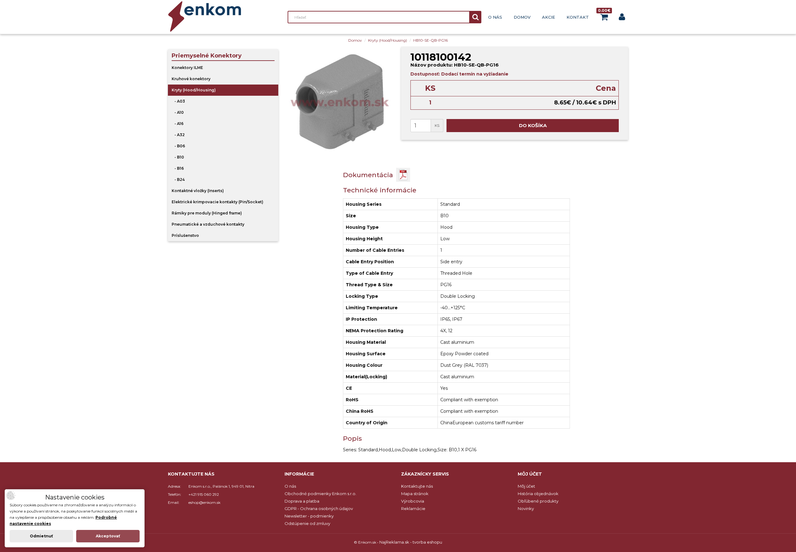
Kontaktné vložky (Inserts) (198, 190)
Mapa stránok (414, 493)
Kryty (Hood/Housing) (387, 40)
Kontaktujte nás (417, 486)
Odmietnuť (41, 536)
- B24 (178, 179)
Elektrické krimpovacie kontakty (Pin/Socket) (217, 202)
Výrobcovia (412, 501)
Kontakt (578, 17)
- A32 (178, 134)
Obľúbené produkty (538, 501)
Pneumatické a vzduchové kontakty (208, 224)
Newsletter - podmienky (309, 515)
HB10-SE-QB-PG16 (430, 40)
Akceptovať (108, 536)
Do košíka (533, 125)
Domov (522, 17)
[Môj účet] (622, 18)
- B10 (178, 157)
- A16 (177, 123)
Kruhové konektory (191, 78)
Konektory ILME (187, 67)
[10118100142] (340, 102)
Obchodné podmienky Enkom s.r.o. (320, 493)
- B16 (178, 168)
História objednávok (538, 493)
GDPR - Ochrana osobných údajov (319, 508)
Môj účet (526, 486)
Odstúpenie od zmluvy (307, 523)
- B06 (178, 146)
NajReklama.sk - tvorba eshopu (410, 542)
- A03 (178, 101)
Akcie (548, 17)
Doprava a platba (302, 501)
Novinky (526, 508)
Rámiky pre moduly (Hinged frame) (207, 213)
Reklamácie (413, 508)
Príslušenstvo (185, 235)
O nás (495, 17)
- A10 (178, 112)
